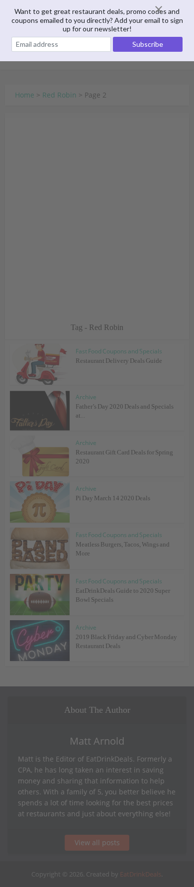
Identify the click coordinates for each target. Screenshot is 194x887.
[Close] (170, 9)
